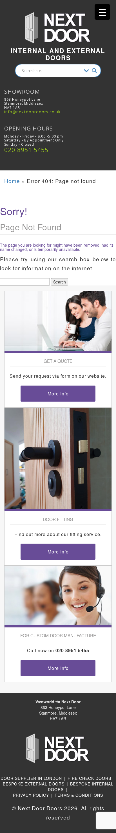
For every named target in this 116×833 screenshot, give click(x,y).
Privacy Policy (31, 795)
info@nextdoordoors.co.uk (32, 111)
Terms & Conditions (79, 795)
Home (12, 180)
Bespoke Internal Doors (80, 786)
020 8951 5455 (26, 150)
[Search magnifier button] (94, 71)
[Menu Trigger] (102, 12)
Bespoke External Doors (33, 784)
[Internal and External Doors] (58, 21)
